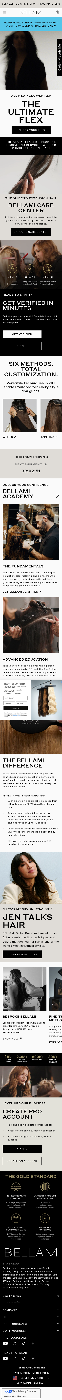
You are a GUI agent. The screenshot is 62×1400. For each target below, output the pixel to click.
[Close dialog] (60, 682)
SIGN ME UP (16, 708)
